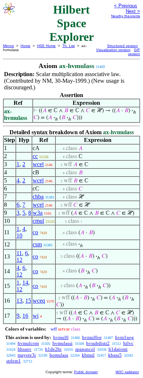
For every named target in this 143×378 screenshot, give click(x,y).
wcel (38, 164)
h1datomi (118, 349)
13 (19, 300)
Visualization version (113, 50)
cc (35, 156)
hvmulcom (28, 343)
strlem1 (13, 361)
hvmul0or (92, 337)
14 (25, 282)
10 (19, 235)
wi (35, 316)
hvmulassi (62, 343)
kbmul (88, 355)
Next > (133, 11)
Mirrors (8, 46)
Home (25, 46)
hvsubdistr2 (98, 343)
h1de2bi (53, 349)
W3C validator (127, 372)
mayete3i (27, 355)
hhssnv (25, 349)
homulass (59, 355)
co (35, 232)
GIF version (134, 52)
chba (38, 196)
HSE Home (46, 46)
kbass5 (115, 355)
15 (28, 300)
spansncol (85, 349)
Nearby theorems (125, 16)
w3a (38, 213)
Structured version (122, 46)
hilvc (128, 343)
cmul (38, 221)
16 (25, 316)
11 (19, 253)
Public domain (86, 372)
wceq (39, 300)
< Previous (125, 5)
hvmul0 (61, 337)
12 (19, 260)
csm (37, 244)
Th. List (68, 46)
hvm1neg (124, 337)
